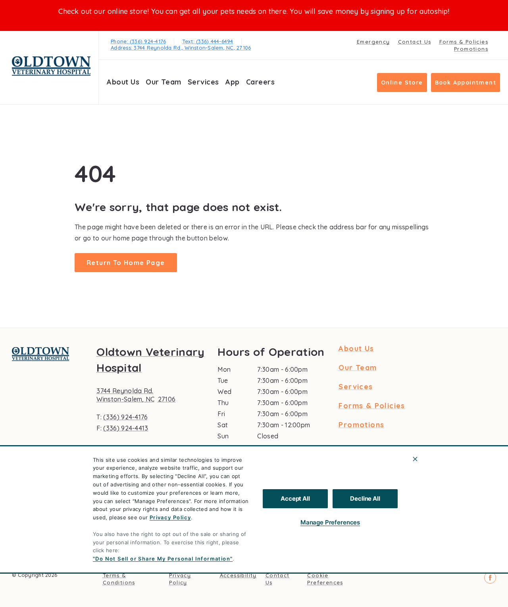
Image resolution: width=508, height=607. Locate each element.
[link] (51, 66)
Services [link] (203, 81)
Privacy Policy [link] (180, 579)
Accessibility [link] (238, 575)
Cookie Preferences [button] (325, 579)
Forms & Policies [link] (463, 41)
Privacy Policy (170, 517)
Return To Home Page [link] (126, 263)
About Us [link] (123, 81)
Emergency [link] (373, 41)
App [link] (232, 81)
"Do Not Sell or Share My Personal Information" (163, 558)
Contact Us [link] (414, 41)
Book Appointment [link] (465, 82)
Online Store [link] (402, 82)
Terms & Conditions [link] (119, 579)
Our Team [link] (163, 81)
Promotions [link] (471, 49)
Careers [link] (260, 81)
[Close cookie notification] (415, 459)
